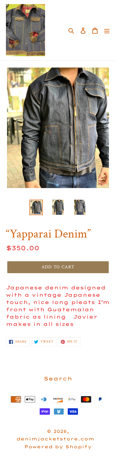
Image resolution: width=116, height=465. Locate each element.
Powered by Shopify (58, 446)
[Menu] (107, 30)
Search (58, 378)
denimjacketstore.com (55, 438)
